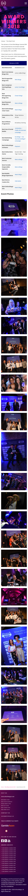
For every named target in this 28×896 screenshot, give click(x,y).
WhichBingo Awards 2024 (9, 851)
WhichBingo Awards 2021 (9, 857)
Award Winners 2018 (21, 787)
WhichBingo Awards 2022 (9, 855)
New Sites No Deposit (6, 801)
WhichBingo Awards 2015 (9, 869)
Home (2, 787)
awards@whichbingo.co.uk (7, 816)
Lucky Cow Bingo (20, 87)
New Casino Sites (5, 807)
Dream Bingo (18, 96)
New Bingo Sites (5, 799)
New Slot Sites (5, 805)
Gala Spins (18, 181)
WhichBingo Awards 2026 (10, 787)
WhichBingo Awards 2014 (9, 871)
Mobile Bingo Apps (6, 803)
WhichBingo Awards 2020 (9, 859)
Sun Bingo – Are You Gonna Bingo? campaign (20, 139)
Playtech (17, 146)
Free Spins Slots (5, 809)
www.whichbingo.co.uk (7, 796)
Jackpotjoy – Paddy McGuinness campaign (20, 130)
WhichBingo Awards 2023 (9, 853)
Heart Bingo (18, 110)
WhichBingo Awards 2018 (9, 863)
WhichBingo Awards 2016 (9, 867)
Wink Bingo (18, 79)
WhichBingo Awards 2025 (9, 850)
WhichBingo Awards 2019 (9, 861)
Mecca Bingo (18, 103)
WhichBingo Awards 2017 (9, 865)
